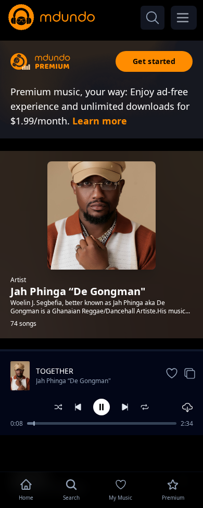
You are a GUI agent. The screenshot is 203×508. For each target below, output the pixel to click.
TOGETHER (54, 371)
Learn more (99, 121)
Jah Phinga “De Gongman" (73, 380)
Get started (154, 61)
